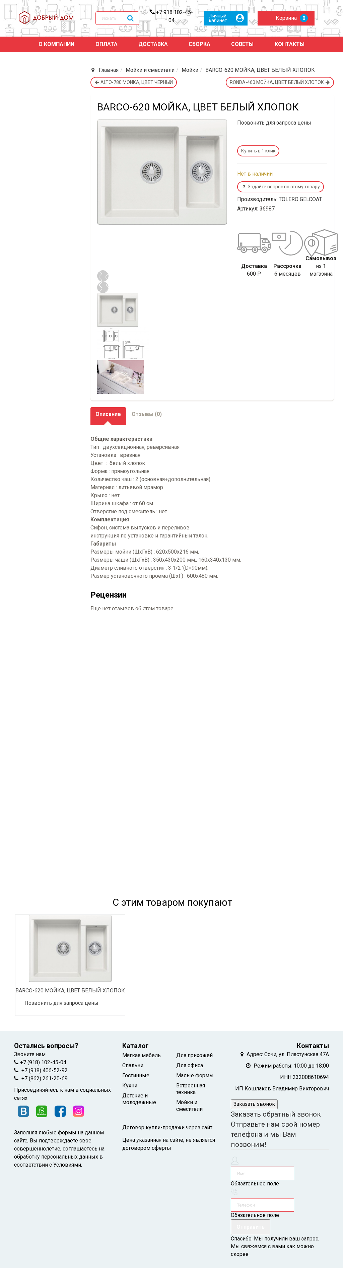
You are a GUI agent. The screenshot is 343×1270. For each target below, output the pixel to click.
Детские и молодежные (139, 1099)
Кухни (129, 1085)
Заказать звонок (254, 1104)
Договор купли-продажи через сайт (167, 1127)
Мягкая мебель (141, 1055)
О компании (56, 44)
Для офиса (189, 1065)
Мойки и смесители (150, 70)
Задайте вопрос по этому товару (284, 186)
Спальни (132, 1065)
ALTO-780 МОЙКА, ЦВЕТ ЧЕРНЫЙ (136, 82)
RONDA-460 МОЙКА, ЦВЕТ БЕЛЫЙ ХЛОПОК (277, 82)
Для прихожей (194, 1055)
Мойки (190, 70)
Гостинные (135, 1075)
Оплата (106, 44)
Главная (109, 70)
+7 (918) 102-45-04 (43, 1062)
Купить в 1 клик (258, 150)
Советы (242, 44)
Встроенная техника (190, 1088)
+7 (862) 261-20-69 (44, 1078)
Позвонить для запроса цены (274, 123)
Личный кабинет (218, 18)
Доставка (153, 44)
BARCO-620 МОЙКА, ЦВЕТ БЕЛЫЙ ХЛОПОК (70, 990)
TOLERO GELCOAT (300, 199)
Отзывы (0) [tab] (147, 414)
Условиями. (67, 1165)
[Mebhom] (49, 18)
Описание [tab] (108, 414)
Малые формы (195, 1075)
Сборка (199, 44)
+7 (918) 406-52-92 (44, 1070)
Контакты (289, 44)
